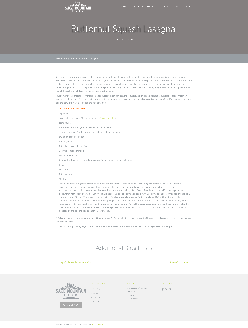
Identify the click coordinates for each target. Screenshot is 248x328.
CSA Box (163, 7)
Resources (96, 297)
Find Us (186, 7)
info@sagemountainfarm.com (137, 288)
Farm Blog (96, 289)
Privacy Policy (97, 324)
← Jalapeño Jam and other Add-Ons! (74, 262)
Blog (175, 7)
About (125, 7)
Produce (138, 7)
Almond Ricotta (107, 118)
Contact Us (96, 302)
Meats (151, 7)
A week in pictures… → (181, 262)
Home (59, 58)
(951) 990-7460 (132, 292)
